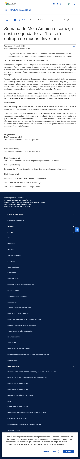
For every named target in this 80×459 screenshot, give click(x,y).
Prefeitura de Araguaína (20, 10)
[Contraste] (54, 3)
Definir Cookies (49, 451)
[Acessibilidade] (57, 3)
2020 (23, 20)
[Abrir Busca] (74, 4)
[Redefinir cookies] (60, 3)
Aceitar (69, 451)
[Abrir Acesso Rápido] (64, 3)
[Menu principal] (6, 10)
